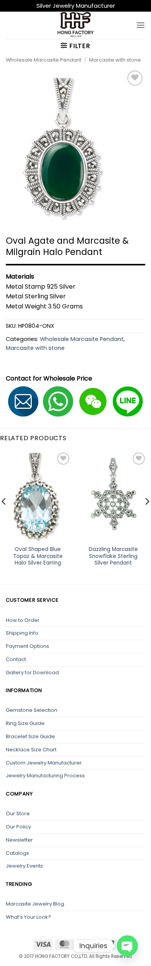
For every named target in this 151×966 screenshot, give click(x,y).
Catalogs (17, 853)
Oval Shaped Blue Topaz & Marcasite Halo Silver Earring (38, 556)
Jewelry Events (24, 866)
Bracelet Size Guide (30, 736)
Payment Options (27, 646)
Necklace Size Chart (31, 749)
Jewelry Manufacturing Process (45, 775)
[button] (140, 24)
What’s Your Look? (28, 917)
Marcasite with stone (115, 60)
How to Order (22, 620)
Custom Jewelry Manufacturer (44, 762)
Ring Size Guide (25, 723)
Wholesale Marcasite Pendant (43, 60)
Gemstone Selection (31, 710)
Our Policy (18, 826)
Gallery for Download (32, 672)
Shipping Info (22, 633)
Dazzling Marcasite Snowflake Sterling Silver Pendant (113, 556)
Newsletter (19, 840)
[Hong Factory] (75, 25)
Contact (16, 659)
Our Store (18, 813)
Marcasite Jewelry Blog (35, 903)
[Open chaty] (127, 945)
